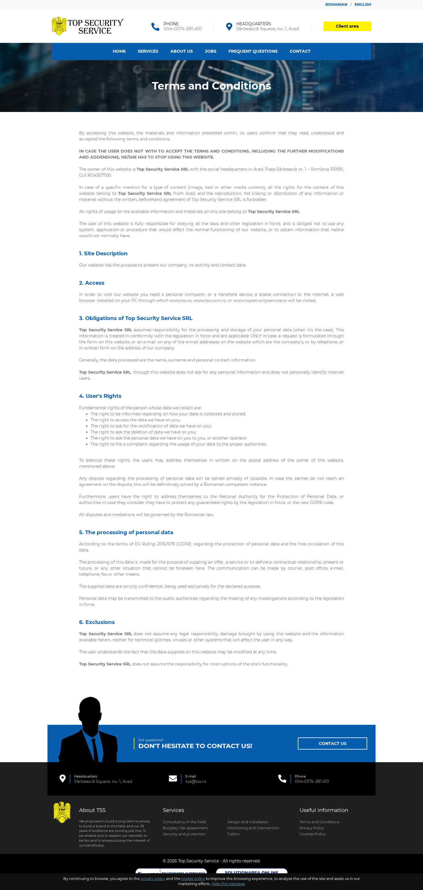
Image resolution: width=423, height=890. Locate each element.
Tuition (233, 834)
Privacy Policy (312, 828)
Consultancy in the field (184, 822)
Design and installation (248, 822)
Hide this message (228, 884)
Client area (347, 26)
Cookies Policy (312, 834)
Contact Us (332, 743)
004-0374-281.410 (182, 28)
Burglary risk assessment (185, 828)
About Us (181, 51)
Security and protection (184, 834)
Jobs (210, 51)
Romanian (336, 4)
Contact (300, 51)
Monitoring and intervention (253, 828)
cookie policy (193, 878)
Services (148, 51)
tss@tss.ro (196, 781)
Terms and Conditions (319, 822)
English (363, 4)
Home (119, 51)
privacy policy (153, 878)
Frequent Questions (253, 51)
